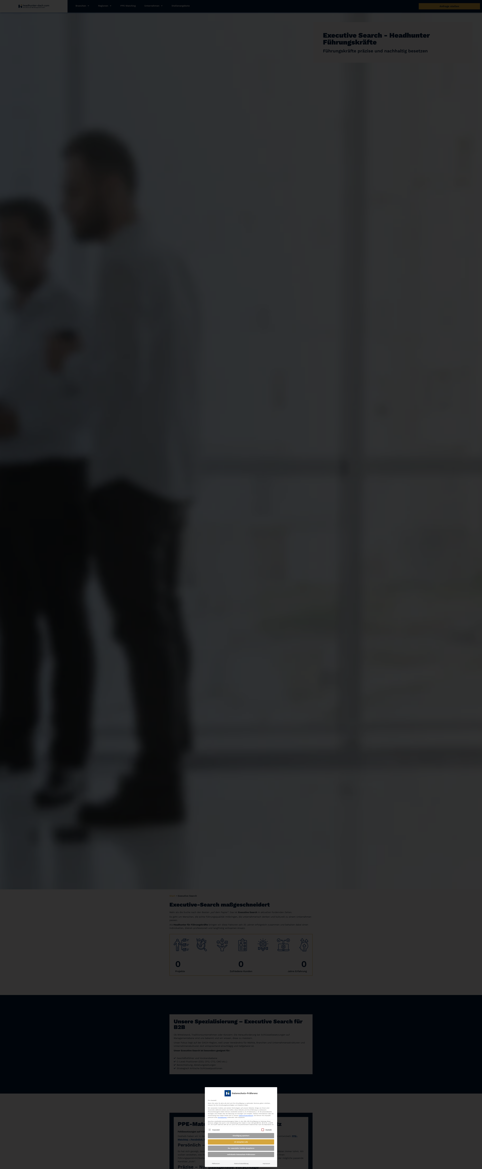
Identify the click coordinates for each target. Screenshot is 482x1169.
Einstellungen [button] (222, 1117)
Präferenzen (216, 1163)
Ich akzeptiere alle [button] (241, 1142)
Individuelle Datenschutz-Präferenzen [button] (241, 1154)
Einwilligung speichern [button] (241, 1136)
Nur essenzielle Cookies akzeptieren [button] (241, 1148)
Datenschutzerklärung (246, 1115)
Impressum (266, 1163)
